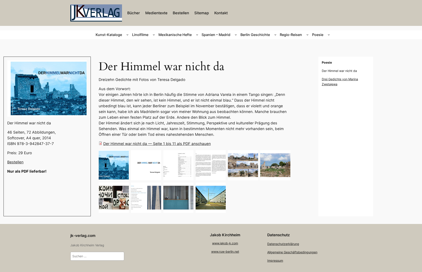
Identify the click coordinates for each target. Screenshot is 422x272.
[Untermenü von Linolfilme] (154, 35)
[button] (114, 165)
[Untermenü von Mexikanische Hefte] (197, 35)
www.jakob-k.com (225, 243)
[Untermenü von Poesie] (329, 35)
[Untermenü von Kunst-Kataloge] (127, 35)
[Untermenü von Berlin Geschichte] (275, 35)
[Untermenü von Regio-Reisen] (307, 35)
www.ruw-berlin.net (225, 251)
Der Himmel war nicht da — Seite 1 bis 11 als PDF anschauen (157, 143)
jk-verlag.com (82, 235)
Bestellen (15, 162)
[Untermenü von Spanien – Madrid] (236, 35)
